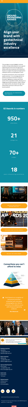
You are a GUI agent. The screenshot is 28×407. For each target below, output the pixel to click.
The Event (3, 376)
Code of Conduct (3, 397)
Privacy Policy (17, 397)
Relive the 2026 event (14, 253)
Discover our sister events (14, 230)
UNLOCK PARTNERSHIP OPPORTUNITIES (14, 206)
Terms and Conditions (10, 397)
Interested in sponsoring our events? (13, 93)
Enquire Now (3, 374)
